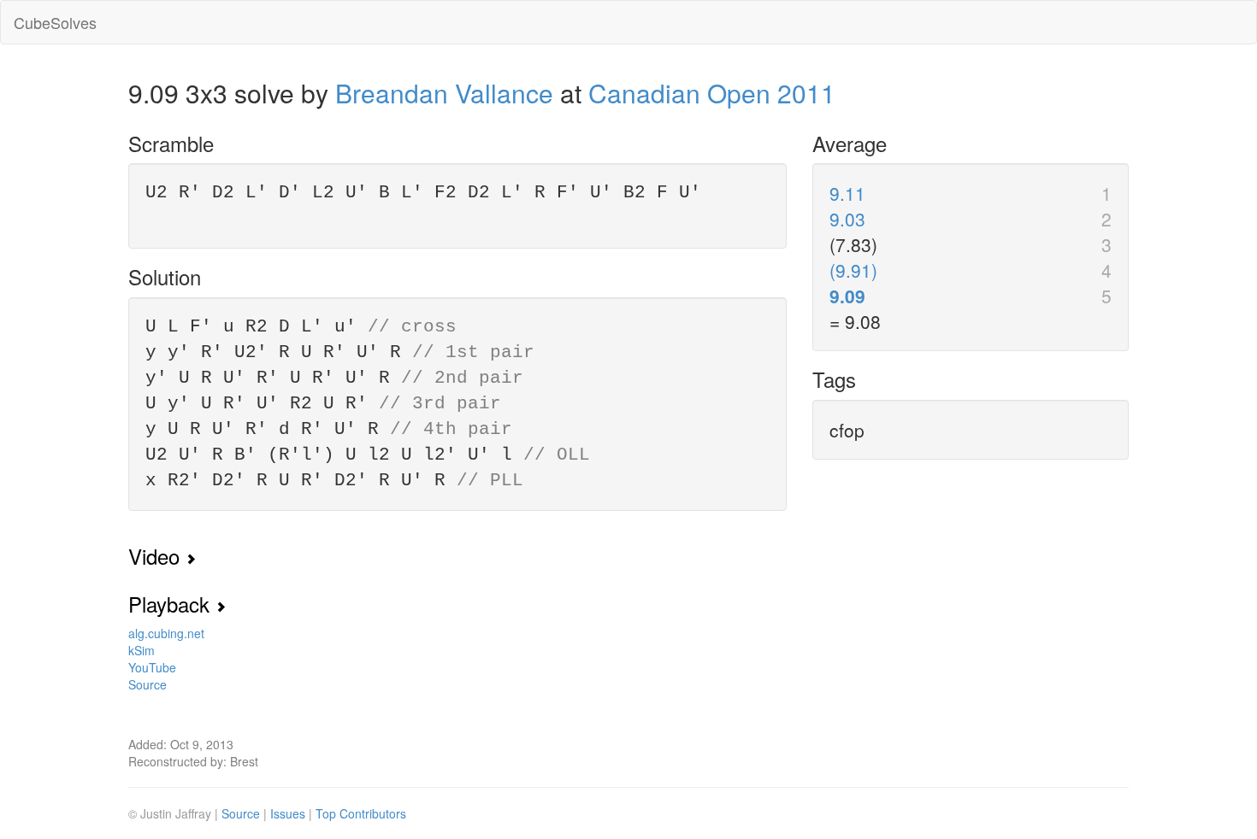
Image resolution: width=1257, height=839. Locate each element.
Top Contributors (361, 813)
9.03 (847, 219)
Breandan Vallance (444, 92)
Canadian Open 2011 (711, 92)
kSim (141, 650)
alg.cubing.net (166, 633)
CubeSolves (55, 22)
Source (147, 684)
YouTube (152, 667)
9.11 (847, 193)
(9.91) (853, 270)
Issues (289, 813)
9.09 (847, 295)
